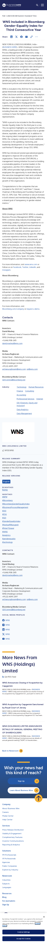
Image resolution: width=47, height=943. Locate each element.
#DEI (4, 511)
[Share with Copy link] (31, 37)
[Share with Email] (26, 37)
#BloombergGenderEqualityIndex (16, 504)
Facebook (17, 267)
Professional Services (25, 399)
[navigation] (42, 5)
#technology (7, 542)
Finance (20, 391)
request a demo (33, 309)
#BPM (4, 497)
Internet (39, 399)
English (6, 482)
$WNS (5, 490)
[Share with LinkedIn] (11, 37)
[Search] (37, 5)
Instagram (6, 270)
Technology (21, 387)
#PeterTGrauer (8, 528)
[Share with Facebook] (21, 37)
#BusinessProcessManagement (15, 507)
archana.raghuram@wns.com (14, 369)
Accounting (21, 395)
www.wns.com (31, 264)
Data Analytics (22, 409)
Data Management (24, 413)
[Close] (44, 917)
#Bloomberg (7, 500)
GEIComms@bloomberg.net (13, 380)
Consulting (29, 391)
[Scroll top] (38, 798)
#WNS (5, 532)
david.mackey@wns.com (12, 343)
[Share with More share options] (36, 37)
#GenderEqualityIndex (11, 521)
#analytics (6, 535)
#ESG (4, 514)
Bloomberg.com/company (13, 309)
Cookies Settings (23, 932)
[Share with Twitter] (16, 37)
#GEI (4, 518)
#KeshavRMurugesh (10, 525)
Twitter (25, 267)
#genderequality (9, 539)
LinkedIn (32, 267)
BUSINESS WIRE (10, 47)
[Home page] (11, 5)
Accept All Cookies (23, 939)
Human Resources (36, 387)
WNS (7, 620)
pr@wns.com (32, 369)
